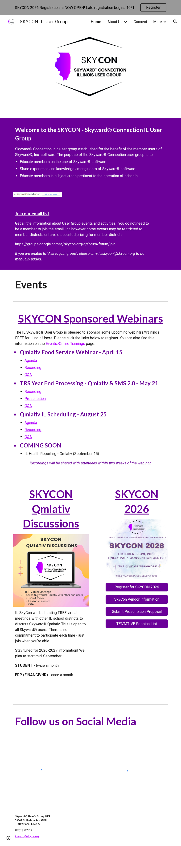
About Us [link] (115, 22)
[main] (90, 152)
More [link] (157, 22)
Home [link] (96, 22)
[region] (90, 7)
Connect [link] (140, 22)
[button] (175, 21)
